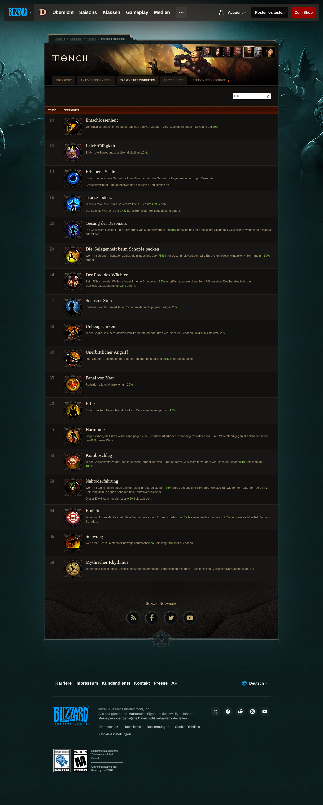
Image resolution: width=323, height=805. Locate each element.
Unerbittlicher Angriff (107, 352)
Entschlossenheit (102, 120)
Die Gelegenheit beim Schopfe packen (122, 248)
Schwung (94, 536)
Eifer (90, 403)
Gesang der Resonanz (106, 223)
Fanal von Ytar (100, 377)
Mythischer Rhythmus (107, 562)
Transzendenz (99, 197)
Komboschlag (99, 455)
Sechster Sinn (99, 300)
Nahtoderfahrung (102, 481)
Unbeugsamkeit (101, 326)
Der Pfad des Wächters (108, 274)
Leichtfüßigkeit (100, 145)
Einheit (93, 510)
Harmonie (95, 429)
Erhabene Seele (100, 171)
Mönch (69, 58)
